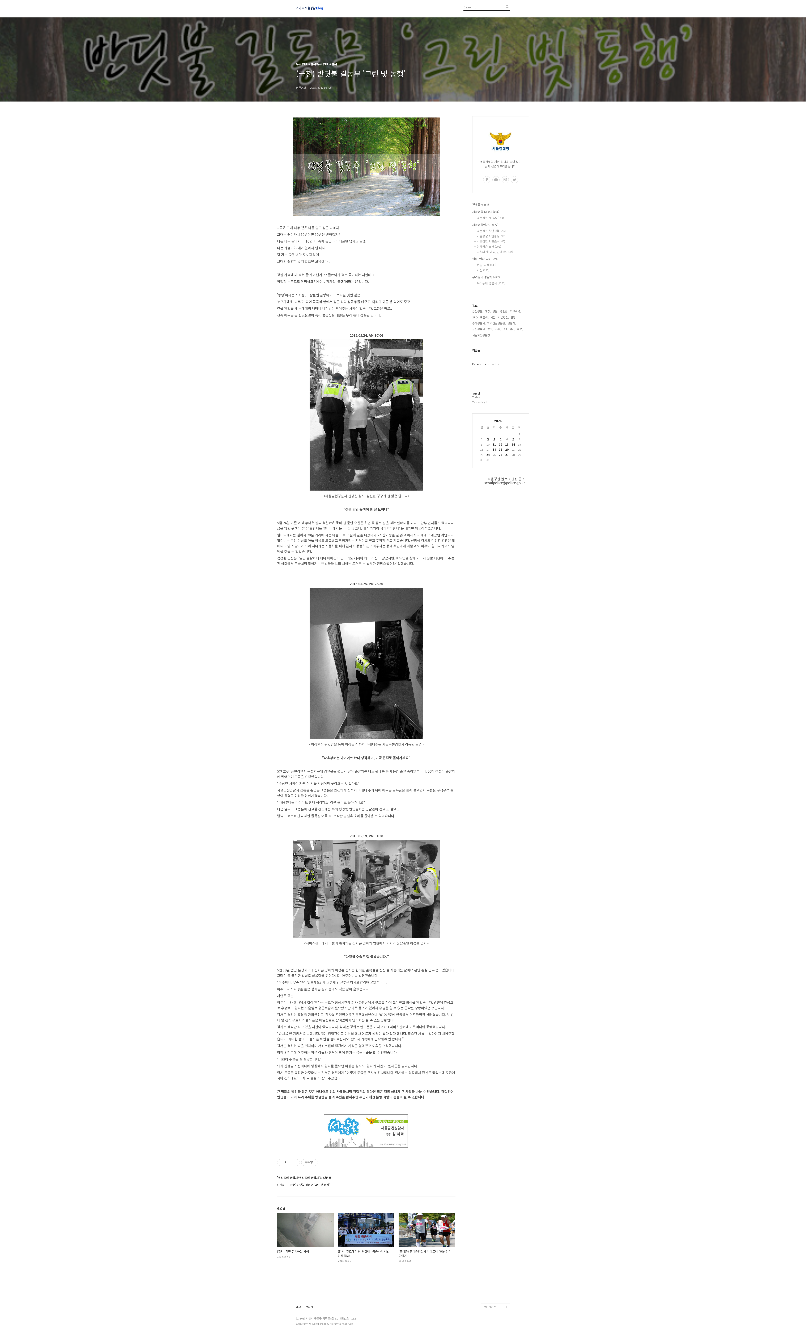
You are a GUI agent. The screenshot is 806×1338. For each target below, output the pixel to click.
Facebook (479, 364)
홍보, (520, 329)
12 (500, 444)
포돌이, (484, 317)
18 (494, 449)
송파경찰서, (479, 323)
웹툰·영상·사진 (485, 259)
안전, (513, 317)
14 (513, 444)
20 (507, 449)
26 (500, 455)
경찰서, (512, 323)
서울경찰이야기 (485, 225)
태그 (298, 1307)
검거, (512, 329)
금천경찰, (477, 311)
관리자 (309, 1307)
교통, (498, 329)
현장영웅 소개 (489, 246)
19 (500, 449)
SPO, (475, 317)
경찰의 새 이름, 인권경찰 (495, 252)
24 (488, 455)
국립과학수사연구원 (495, 1280)
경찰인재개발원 (492, 1266)
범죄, (490, 329)
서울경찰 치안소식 (491, 241)
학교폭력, (515, 311)
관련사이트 (489, 1307)
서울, (493, 317)
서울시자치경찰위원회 (496, 1253)
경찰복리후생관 (492, 1300)
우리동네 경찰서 (486, 277)
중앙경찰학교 (491, 1273)
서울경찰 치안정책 (491, 231)
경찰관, (504, 311)
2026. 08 (500, 421)
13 (507, 444)
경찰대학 (489, 1260)
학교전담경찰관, (496, 323)
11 (494, 444)
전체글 (480, 204)
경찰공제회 (490, 1293)
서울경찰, (503, 317)
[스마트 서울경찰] (319, 8)
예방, (488, 311)
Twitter (495, 364)
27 (507, 455)
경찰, (495, 311)
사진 (483, 270)
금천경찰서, (479, 329)
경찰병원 (489, 1287)
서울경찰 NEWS (485, 212)
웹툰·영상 (486, 265)
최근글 (476, 350)
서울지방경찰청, (481, 335)
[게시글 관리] (295, 1162)
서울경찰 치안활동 (491, 236)
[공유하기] (290, 1162)
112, (505, 329)
